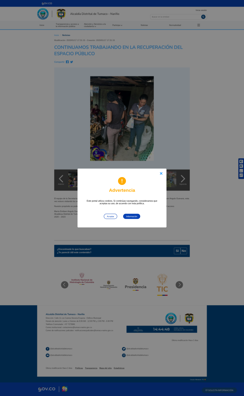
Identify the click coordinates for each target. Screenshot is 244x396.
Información (131, 216)
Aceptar (110, 216)
